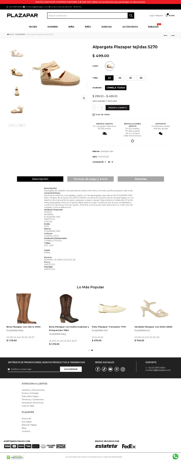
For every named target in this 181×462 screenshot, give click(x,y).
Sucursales (27, 422)
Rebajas (154, 26)
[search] (90, 15)
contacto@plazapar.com (36, 7)
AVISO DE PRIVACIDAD (112, 457)
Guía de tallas (103, 114)
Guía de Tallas (28, 406)
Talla (94, 78)
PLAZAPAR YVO (100, 330)
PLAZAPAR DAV (106, 151)
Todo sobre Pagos (30, 396)
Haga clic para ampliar (84, 98)
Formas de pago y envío (90, 179)
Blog (24, 428)
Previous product (166, 35)
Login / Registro (156, 15)
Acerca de (26, 418)
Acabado (96, 88)
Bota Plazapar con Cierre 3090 (23, 327)
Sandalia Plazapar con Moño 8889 (153, 327)
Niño (88, 27)
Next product (172, 35)
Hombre (53, 27)
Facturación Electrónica (32, 403)
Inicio (11, 34)
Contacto (26, 431)
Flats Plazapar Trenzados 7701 (109, 327)
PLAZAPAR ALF (142, 330)
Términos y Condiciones (33, 399)
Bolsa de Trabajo (29, 425)
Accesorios (130, 27)
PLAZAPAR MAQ (14, 330)
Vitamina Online (129, 457)
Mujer (33, 27)
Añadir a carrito (117, 108)
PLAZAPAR (20, 34)
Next (21, 125)
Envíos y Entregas (30, 393)
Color (95, 66)
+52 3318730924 (16, 7)
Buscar (131, 15)
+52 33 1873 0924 (156, 367)
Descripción (40, 179)
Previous (12, 125)
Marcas (107, 27)
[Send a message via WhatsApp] (175, 456)
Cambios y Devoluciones (33, 390)
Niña (71, 27)
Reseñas (141, 179)
